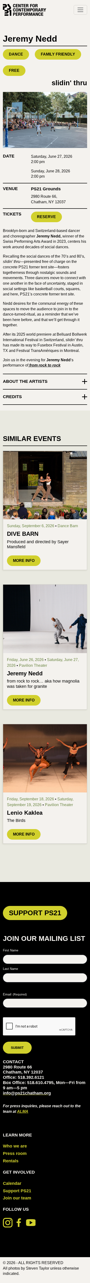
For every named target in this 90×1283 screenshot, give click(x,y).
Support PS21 (17, 1190)
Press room (15, 1153)
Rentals (10, 1161)
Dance (16, 54)
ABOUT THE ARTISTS (25, 381)
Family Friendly (58, 54)
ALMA (22, 1111)
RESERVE (46, 217)
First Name (10, 950)
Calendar (12, 1183)
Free (14, 70)
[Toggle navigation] (80, 10)
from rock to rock (44, 365)
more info (24, 561)
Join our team (17, 1198)
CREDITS (12, 396)
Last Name (10, 969)
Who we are (15, 1146)
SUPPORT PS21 (35, 913)
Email (15, 994)
